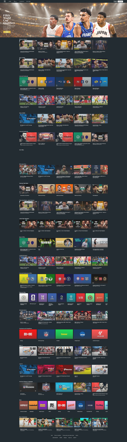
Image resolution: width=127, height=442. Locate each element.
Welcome (28, 1)
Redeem (65, 437)
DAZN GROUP (55, 437)
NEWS (61, 437)
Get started (120, 1)
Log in (115, 1)
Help (52, 435)
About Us (70, 437)
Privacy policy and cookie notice (68, 435)
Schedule (22, 1)
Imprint (77, 435)
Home (10, 1)
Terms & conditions (57, 435)
